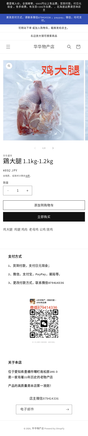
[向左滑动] (34, 148)
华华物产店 (38, 428)
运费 (28, 176)
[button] (8, 46)
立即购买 (44, 217)
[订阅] (67, 409)
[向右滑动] (53, 148)
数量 (6, 182)
